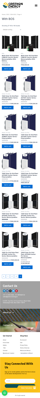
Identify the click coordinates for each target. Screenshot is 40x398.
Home (3, 14)
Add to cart (7, 69)
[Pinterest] (16, 291)
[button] (36, 5)
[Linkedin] (4, 291)
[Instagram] (10, 291)
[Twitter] (13, 291)
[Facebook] (7, 291)
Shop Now (24, 336)
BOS (8, 14)
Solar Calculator (26, 388)
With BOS (13, 14)
